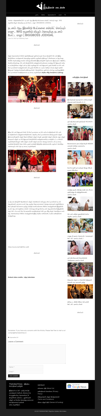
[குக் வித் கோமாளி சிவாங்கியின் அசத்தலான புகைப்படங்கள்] (80, 247)
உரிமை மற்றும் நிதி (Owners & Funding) (50, 402)
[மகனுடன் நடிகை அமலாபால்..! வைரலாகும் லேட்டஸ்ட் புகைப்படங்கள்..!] (80, 225)
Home (10, 20)
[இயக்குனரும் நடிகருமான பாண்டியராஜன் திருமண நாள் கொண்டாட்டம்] (80, 89)
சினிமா (43, 15)
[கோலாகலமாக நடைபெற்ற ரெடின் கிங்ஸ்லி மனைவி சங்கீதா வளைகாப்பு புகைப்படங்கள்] (80, 133)
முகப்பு (36, 15)
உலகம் (60, 15)
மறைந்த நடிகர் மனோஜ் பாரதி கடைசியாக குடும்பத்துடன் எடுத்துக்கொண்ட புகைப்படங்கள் (80, 192)
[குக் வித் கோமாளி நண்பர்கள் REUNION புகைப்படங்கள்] (80, 111)
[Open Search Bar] (65, 15)
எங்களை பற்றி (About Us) (46, 388)
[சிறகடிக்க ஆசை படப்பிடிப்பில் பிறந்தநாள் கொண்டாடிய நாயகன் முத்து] (80, 269)
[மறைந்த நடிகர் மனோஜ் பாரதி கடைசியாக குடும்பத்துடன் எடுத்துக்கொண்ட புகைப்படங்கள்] (80, 179)
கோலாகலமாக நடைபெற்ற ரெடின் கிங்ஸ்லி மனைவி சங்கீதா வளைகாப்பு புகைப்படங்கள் (80, 146)
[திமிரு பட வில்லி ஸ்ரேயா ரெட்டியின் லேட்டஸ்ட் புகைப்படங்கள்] (80, 291)
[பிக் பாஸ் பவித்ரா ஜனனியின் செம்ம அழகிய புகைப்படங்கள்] (80, 204)
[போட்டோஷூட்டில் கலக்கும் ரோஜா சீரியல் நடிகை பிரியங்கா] (80, 157)
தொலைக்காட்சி (52, 15)
